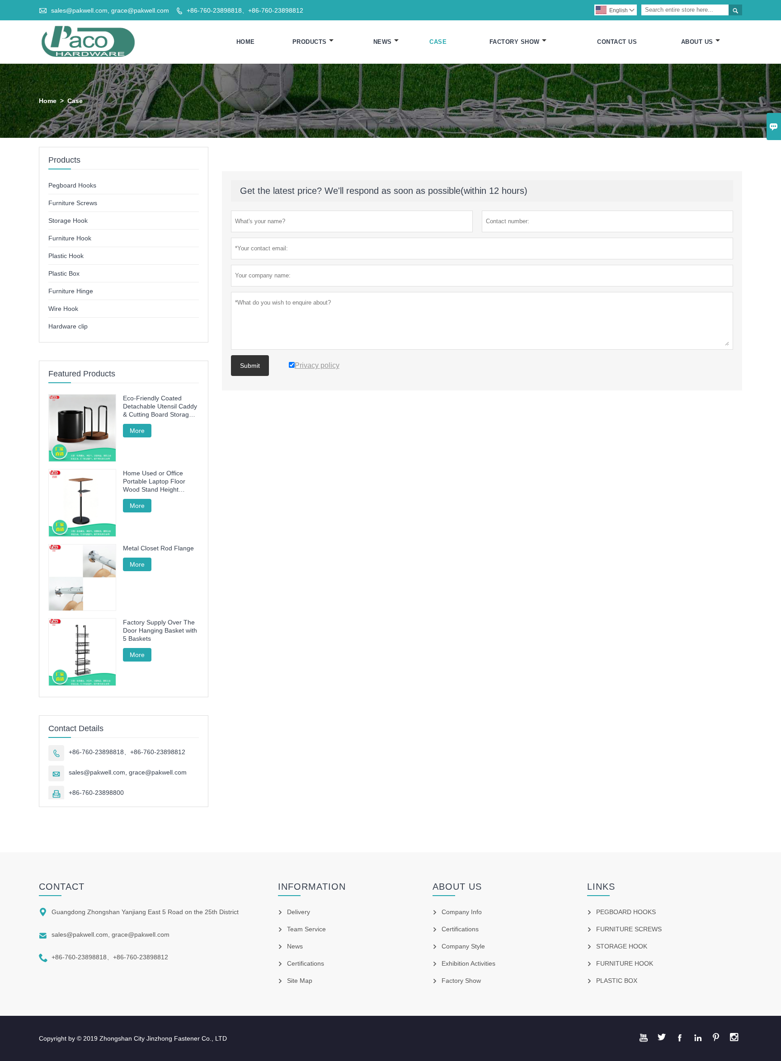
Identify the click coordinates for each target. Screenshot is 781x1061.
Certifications (305, 963)
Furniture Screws (72, 203)
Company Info (462, 911)
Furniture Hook (69, 238)
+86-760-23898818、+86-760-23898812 (245, 10)
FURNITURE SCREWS (629, 929)
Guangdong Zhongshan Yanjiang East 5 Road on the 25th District (145, 911)
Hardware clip (68, 326)
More (137, 430)
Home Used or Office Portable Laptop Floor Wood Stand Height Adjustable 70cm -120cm (158, 481)
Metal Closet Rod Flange (158, 548)
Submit (250, 365)
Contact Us (617, 41)
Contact (62, 887)
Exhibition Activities (468, 963)
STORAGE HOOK (621, 946)
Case (438, 41)
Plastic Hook (66, 255)
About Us (697, 41)
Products (309, 41)
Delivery (298, 911)
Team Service (306, 929)
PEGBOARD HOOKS (626, 911)
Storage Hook (68, 220)
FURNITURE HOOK (624, 963)
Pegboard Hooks (72, 185)
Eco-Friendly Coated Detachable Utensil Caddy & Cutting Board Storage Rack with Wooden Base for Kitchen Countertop (160, 406)
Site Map (299, 980)
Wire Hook (63, 308)
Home (245, 41)
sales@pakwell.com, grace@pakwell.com (110, 10)
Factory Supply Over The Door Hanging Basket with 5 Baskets (160, 630)
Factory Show (514, 41)
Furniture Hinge (70, 291)
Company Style (463, 946)
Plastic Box (64, 273)
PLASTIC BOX (616, 980)
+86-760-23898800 (96, 792)
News (382, 41)
